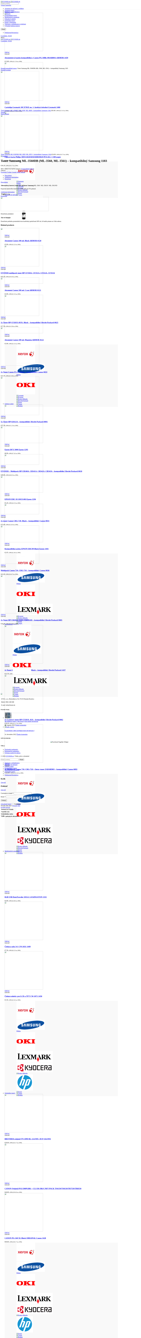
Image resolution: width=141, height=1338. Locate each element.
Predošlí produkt (6, 70)
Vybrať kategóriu (6, 5)
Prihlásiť (4, 800)
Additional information (11, 177)
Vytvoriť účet (16, 806)
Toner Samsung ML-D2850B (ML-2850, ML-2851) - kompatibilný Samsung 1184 (26, 154)
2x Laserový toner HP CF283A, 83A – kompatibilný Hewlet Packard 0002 (34, 720)
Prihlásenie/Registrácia (11, 775)
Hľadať (21, 759)
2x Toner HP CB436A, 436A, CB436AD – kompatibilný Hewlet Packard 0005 (31, 620)
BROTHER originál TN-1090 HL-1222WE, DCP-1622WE (28, 1139)
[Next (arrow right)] (3, 815)
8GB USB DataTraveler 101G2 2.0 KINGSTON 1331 (26, 897)
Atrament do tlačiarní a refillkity (14, 8)
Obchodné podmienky (11, 749)
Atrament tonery (9, 10)
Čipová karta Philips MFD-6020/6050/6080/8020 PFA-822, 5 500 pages (33, 157)
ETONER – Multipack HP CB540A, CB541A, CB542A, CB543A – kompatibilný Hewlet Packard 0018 (41, 471)
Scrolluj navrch (5, 807)
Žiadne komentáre (20, 725)
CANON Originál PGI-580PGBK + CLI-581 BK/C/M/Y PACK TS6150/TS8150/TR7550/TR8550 (43, 1189)
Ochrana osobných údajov (13, 753)
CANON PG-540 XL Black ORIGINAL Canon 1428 (25, 1238)
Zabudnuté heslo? (6, 804)
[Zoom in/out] (7, 813)
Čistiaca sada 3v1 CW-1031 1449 (18, 947)
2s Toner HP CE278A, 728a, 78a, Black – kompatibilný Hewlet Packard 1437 (35, 670)
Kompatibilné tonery (11, 68)
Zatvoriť (3, 782)
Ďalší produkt (5, 114)
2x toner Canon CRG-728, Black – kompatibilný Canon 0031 (25, 521)
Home (3, 68)
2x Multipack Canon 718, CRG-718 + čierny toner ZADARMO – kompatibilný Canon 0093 (41, 769)
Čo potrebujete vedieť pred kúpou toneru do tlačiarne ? (19, 730)
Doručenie (8, 179)
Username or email (7, 793)
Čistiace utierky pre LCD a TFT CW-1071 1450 (23, 996)
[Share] (3, 813)
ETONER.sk (10, 756)
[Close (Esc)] (1, 813)
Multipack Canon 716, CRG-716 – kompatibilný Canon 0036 (25, 570)
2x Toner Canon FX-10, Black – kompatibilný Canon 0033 (24, 372)
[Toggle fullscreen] (5, 813)
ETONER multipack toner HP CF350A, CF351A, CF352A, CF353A (28, 273)
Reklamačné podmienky (12, 751)
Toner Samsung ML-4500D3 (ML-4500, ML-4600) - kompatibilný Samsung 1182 (26, 110)
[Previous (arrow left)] (1, 815)
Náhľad (7, 664)
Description (8, 175)
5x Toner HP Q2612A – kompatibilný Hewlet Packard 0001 (24, 422)
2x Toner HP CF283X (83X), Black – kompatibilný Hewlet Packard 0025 (29, 323)
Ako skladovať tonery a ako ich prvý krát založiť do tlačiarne (21, 721)
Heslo (3, 797)
